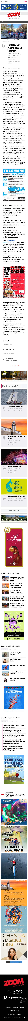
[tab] (4, 649)
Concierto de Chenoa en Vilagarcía (15, 660)
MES (16, 649)
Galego (21, 1)
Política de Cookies (14, 1010)
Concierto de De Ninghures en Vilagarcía (17, 672)
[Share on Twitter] (13, 365)
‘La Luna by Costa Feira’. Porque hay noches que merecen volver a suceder (13, 736)
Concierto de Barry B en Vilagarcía (15, 653)
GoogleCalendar (11, 360)
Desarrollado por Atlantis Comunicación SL (15, 1018)
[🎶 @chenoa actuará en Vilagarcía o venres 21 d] (14, 946)
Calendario (9, 359)
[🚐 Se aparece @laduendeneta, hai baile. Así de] (14, 812)
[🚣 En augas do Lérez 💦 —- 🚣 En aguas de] (14, 866)
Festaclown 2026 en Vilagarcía (17, 665)
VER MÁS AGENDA (14, 510)
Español (25, 1)
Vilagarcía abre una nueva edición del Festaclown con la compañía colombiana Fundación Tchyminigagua (17, 605)
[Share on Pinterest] (15, 365)
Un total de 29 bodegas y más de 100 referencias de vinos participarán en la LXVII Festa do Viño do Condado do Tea (17, 598)
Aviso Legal (8, 1007)
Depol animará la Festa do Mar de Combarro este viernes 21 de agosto (13, 726)
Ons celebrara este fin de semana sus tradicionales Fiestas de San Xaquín (16, 585)
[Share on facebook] (10, 365)
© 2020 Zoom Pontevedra (14, 1014)
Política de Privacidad (18, 1007)
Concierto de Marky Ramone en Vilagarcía (17, 679)
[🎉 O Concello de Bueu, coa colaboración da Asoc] (14, 893)
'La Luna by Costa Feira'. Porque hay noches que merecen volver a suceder (16, 592)
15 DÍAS (10, 649)
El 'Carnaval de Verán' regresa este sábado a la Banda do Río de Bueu (17, 578)
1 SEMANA (4, 649)
